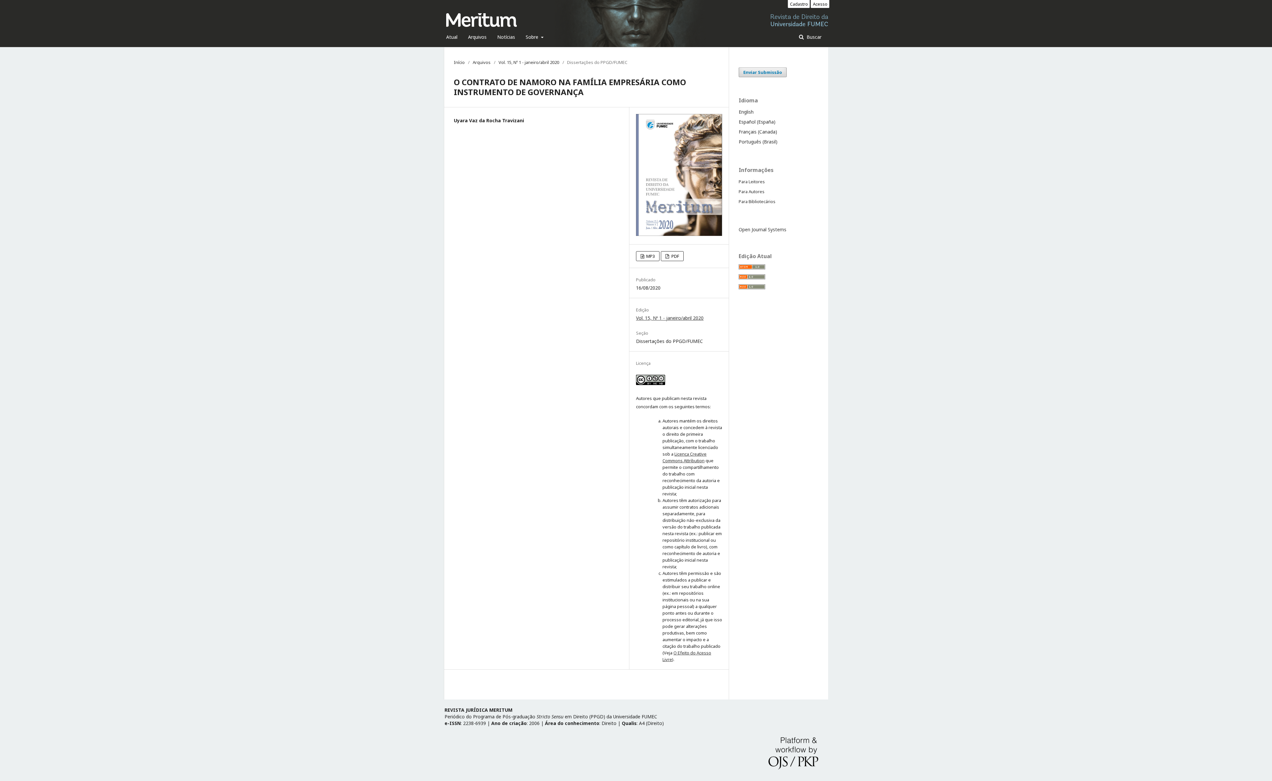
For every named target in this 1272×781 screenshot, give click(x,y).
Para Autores (752, 192)
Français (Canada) (758, 132)
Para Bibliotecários (757, 201)
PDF (674, 256)
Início (459, 62)
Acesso (820, 4)
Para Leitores (752, 182)
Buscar (813, 37)
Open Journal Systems (762, 229)
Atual (451, 37)
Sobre (533, 37)
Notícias (506, 37)
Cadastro (799, 4)
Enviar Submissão (762, 72)
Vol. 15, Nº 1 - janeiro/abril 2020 (529, 62)
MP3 (650, 256)
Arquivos (477, 37)
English (746, 112)
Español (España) (757, 122)
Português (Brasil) (758, 142)
